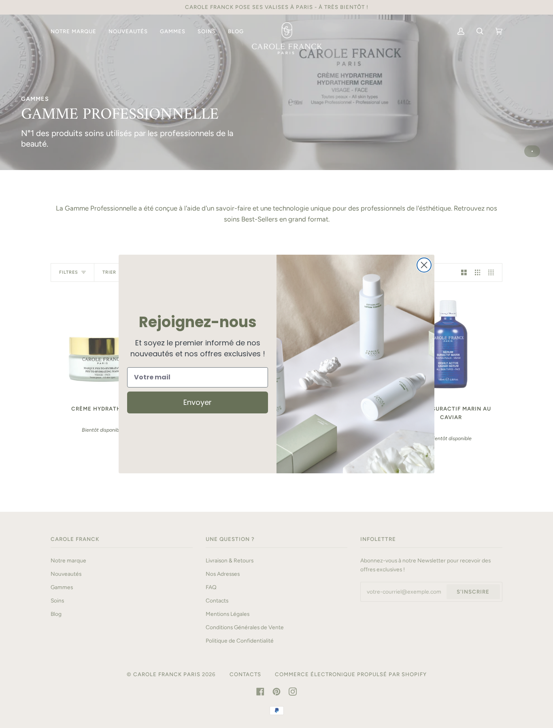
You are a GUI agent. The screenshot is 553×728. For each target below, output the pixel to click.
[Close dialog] (424, 265)
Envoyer (197, 402)
